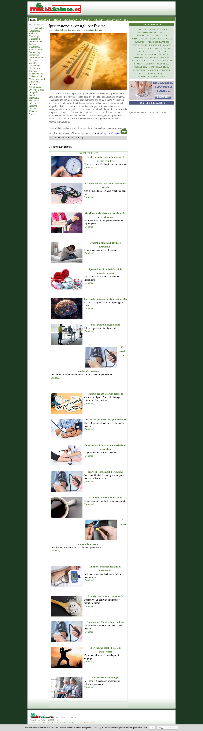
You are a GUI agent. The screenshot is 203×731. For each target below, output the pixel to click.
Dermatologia (35, 41)
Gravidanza (34, 68)
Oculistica (33, 84)
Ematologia (34, 46)
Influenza (163, 54)
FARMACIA (98, 19)
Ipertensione (151, 57)
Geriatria (33, 62)
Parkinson (152, 70)
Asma (134, 39)
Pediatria (33, 94)
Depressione (155, 45)
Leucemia (164, 57)
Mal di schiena (139, 60)
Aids (145, 29)
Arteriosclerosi (142, 35)
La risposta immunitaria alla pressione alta (105, 299)
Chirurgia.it (34, 38)
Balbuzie (33, 33)
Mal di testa (155, 60)
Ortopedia (33, 92)
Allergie (154, 29)
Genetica (33, 60)
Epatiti (156, 48)
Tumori (32, 108)
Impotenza (141, 54)
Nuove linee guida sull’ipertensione (105, 471)
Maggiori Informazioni (167, 728)
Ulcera (163, 76)
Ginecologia (34, 65)
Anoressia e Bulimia (148, 32)
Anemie (163, 29)
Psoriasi (151, 73)
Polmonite (165, 70)
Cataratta (140, 42)
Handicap (33, 70)
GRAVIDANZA (70, 19)
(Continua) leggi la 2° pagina (106, 132)
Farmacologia (35, 52)
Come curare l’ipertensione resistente (105, 622)
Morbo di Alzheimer (159, 67)
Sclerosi (32, 103)
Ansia (163, 32)
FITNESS (57, 19)
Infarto (152, 54)
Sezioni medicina (37, 24)
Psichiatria (34, 97)
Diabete (32, 44)
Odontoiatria (35, 86)
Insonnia (138, 57)
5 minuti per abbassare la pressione (105, 393)
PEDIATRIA (85, 19)
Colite (144, 45)
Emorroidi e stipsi (142, 48)
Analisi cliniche (36, 27)
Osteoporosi (139, 70)
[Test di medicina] (151, 99)
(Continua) (89, 167)
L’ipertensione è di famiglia (105, 677)
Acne (138, 29)
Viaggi (32, 113)
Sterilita (161, 73)
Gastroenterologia (37, 57)
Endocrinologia (36, 49)
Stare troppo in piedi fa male (105, 324)
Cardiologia (34, 36)
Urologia (33, 111)
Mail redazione (90, 722)
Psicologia (34, 100)
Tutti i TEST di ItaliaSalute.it (151, 102)
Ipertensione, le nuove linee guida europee (105, 419)
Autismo (143, 39)
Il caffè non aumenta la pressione (105, 497)
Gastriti (153, 51)
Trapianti (33, 105)
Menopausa (149, 64)
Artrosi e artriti (161, 35)
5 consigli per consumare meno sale (105, 596)
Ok (152, 728)
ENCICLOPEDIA (113, 19)
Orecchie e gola (36, 89)
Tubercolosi (142, 76)
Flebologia (34, 54)
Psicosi (141, 73)
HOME (33, 19)
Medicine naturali (37, 78)
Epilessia (165, 48)
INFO (125, 19)
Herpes (162, 51)
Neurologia (34, 81)
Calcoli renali (157, 39)
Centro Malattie (152, 24)
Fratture (142, 51)
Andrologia (34, 30)
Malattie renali (35, 76)
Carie (169, 39)
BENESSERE (45, 19)
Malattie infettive (36, 73)
